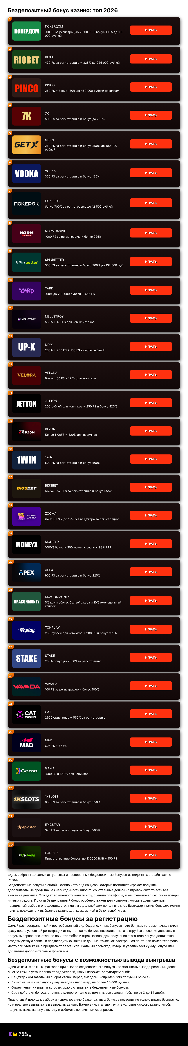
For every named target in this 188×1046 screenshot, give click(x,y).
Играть (151, 30)
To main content (11, 2)
